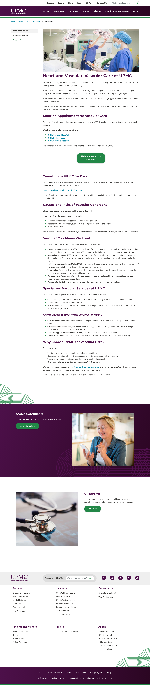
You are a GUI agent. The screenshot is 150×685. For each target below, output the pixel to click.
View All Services (19, 611)
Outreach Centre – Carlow (66, 607)
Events (61, 3)
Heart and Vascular (20, 30)
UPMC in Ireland (105, 635)
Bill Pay (88, 3)
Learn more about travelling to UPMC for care (62, 190)
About (136, 11)
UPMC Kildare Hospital (57, 138)
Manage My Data (105, 649)
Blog (79, 3)
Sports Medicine (19, 600)
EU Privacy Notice (105, 642)
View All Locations (62, 614)
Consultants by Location (108, 593)
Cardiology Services (20, 35)
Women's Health (19, 607)
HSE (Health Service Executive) (86, 367)
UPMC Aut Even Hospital (58, 135)
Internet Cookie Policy (107, 645)
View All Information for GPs (67, 631)
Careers (50, 3)
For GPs (59, 626)
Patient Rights (18, 638)
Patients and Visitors (25, 626)
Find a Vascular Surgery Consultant (91, 158)
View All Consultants (106, 597)
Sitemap (108, 672)
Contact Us (101, 3)
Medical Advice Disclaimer (78, 672)
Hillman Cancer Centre (64, 603)
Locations (59, 11)
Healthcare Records (21, 631)
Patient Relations (20, 642)
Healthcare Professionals (117, 11)
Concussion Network (21, 593)
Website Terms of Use (107, 638)
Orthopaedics (18, 603)
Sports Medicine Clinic (64, 610)
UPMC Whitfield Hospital (58, 141)
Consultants (73, 11)
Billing (15, 635)
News (70, 3)
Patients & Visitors (92, 11)
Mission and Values (106, 631)
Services (46, 11)
